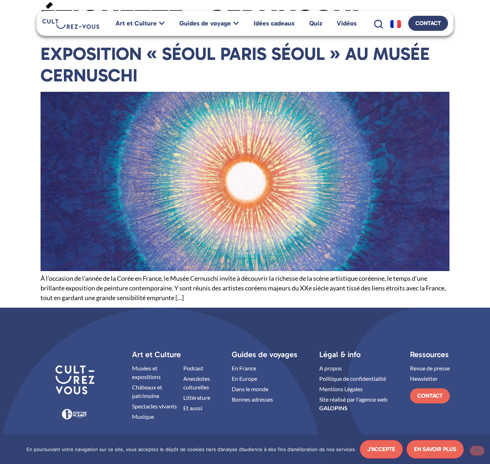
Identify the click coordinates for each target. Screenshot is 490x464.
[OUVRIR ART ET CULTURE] (162, 23)
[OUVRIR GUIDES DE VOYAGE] (236, 23)
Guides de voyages (264, 354)
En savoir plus (435, 449)
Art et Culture (156, 354)
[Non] (477, 451)
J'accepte (381, 449)
